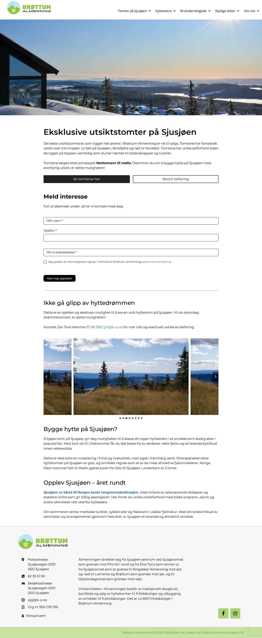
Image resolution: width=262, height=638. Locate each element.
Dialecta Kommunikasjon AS (222, 632)
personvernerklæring (157, 261)
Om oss (249, 11)
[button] (131, 376)
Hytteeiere (163, 11)
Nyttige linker (225, 11)
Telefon (50, 230)
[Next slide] (215, 376)
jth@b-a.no (113, 327)
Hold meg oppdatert (59, 278)
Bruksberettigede (193, 11)
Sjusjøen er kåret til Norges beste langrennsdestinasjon (91, 492)
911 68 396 (93, 327)
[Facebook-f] (223, 613)
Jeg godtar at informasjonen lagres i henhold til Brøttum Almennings (109, 261)
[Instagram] (235, 613)
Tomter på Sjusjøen (132, 11)
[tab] (120, 418)
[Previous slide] (47, 376)
